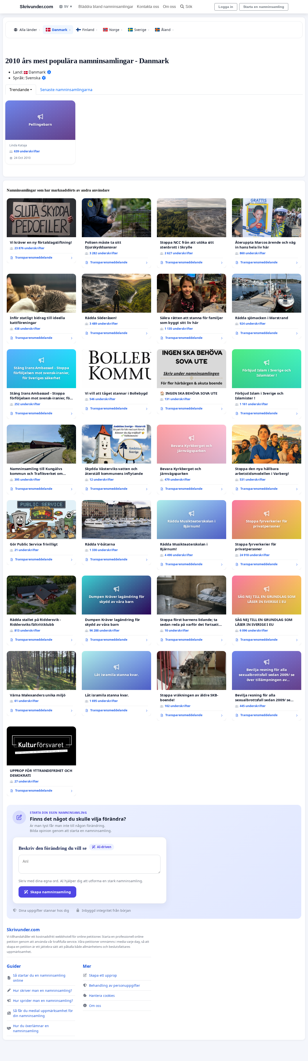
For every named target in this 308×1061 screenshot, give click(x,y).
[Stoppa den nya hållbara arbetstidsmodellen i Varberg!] (266, 459)
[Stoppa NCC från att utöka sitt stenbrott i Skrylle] (191, 233)
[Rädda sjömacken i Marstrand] (266, 306)
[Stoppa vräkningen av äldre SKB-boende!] (191, 686)
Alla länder (29, 29)
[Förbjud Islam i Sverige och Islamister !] (266, 384)
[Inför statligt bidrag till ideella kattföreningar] (41, 308)
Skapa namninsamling (50, 891)
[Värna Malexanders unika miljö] (41, 683)
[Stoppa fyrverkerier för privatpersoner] (266, 535)
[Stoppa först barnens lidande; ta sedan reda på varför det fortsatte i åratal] (191, 610)
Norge (115, 29)
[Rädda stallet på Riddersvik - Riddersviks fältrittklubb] (41, 610)
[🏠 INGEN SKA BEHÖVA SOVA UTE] (191, 381)
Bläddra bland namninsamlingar (105, 7)
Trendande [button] (19, 89)
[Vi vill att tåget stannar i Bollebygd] (116, 381)
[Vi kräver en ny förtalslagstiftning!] (41, 230)
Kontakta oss (148, 7)
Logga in (225, 7)
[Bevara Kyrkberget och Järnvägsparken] (191, 459)
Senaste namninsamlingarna (66, 89)
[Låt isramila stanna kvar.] (116, 683)
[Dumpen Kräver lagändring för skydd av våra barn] (116, 610)
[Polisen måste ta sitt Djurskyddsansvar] (116, 233)
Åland (167, 29)
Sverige (141, 29)
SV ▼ (68, 6)
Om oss (169, 7)
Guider (14, 966)
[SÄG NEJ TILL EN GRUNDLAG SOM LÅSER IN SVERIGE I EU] (266, 610)
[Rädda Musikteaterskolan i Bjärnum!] (191, 535)
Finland (89, 29)
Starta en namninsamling (263, 7)
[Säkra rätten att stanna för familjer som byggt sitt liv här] (191, 308)
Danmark (61, 29)
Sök (189, 7)
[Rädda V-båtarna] (116, 532)
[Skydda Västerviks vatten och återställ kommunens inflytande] (116, 459)
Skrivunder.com (36, 6)
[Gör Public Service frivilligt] (41, 532)
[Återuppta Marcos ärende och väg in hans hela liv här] (266, 233)
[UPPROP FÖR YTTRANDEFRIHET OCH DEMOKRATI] (41, 761)
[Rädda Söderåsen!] (116, 306)
